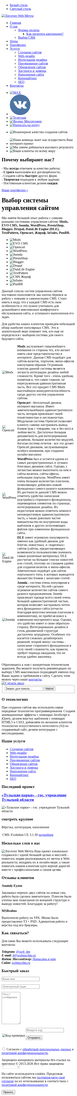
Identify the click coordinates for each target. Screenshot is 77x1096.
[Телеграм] (18, 117)
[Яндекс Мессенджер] (26, 121)
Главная (15, 22)
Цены (14, 41)
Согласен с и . (38, 1051)
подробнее (46, 834)
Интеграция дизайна (32, 59)
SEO (21, 82)
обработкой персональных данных (47, 1049)
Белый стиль (19, 5)
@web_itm (23, 951)
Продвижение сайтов (33, 63)
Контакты (17, 85)
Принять (8, 1092)
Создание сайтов (30, 52)
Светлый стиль (20, 8)
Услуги (15, 48)
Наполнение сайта (31, 74)
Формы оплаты (28, 30)
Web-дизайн (26, 56)
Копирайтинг (27, 78)
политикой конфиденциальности (25, 1053)
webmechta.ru (21, 962)
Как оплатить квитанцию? (44, 34)
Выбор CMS (26, 37)
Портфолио (18, 45)
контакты (35, 679)
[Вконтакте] (20, 114)
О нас (14, 26)
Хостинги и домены (32, 71)
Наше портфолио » (15, 190)
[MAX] (15, 92)
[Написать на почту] (25, 125)
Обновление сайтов (32, 67)
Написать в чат (44, 959)
